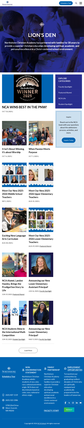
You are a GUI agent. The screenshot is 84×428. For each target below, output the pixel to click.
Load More (28, 350)
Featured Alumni (45, 246)
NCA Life (62, 98)
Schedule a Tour (66, 3)
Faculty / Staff (51, 410)
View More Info (27, 99)
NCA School (41, 423)
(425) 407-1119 (12, 395)
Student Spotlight (19, 339)
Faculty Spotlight (46, 291)
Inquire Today (68, 140)
